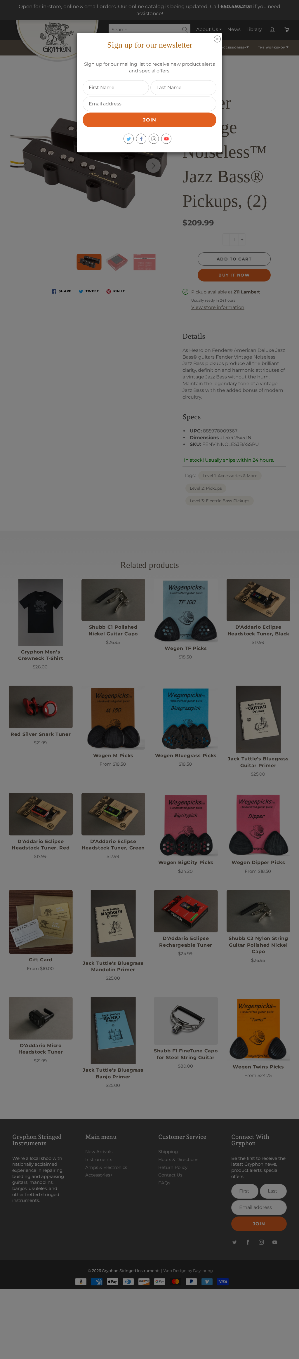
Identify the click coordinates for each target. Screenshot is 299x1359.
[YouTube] (166, 139)
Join (149, 120)
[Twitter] (129, 139)
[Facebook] (141, 139)
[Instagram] (154, 139)
